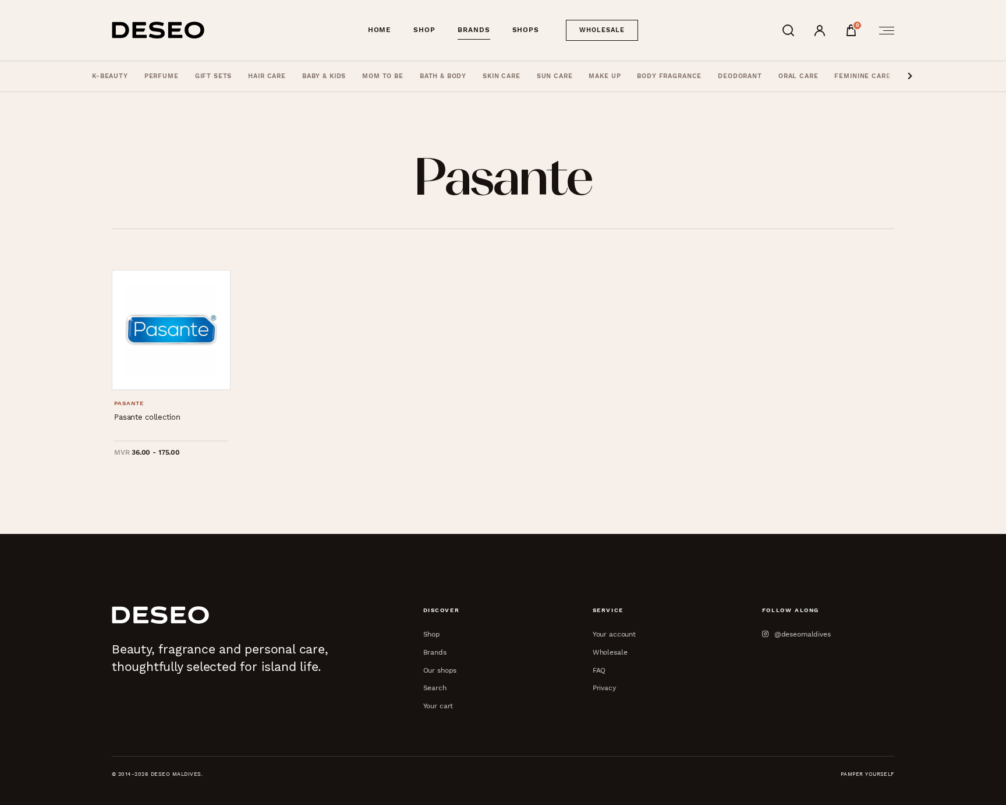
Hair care (267, 76)
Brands (474, 30)
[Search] (788, 30)
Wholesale (602, 30)
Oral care (798, 76)
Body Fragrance (669, 76)
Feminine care (862, 76)
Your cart (438, 705)
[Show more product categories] (910, 76)
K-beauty (110, 76)
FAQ (599, 670)
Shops (526, 30)
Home (380, 30)
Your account (614, 634)
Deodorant (740, 76)
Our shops (440, 670)
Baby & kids (324, 76)
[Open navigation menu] (883, 30)
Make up (605, 76)
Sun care (555, 76)
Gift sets (213, 76)
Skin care (501, 76)
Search (435, 687)
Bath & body (443, 76)
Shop (424, 30)
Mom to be (382, 76)
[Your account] (819, 30)
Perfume (161, 76)
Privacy (604, 687)
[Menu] (883, 30)
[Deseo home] (158, 30)
